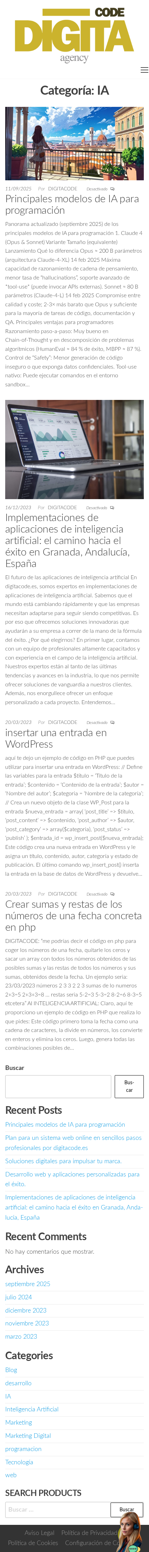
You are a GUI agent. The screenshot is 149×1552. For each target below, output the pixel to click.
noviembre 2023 (27, 1324)
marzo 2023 (21, 1337)
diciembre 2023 (25, 1311)
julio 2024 (18, 1297)
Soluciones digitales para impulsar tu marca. (63, 1161)
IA (8, 1397)
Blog (11, 1370)
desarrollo (18, 1383)
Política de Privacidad (89, 1533)
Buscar (14, 1068)
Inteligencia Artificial (32, 1410)
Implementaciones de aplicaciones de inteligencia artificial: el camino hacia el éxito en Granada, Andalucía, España (67, 541)
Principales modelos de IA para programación (65, 1125)
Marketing (18, 1423)
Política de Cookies (33, 1543)
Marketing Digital (28, 1436)
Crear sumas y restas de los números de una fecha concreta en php (73, 916)
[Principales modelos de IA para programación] (74, 143)
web (11, 1475)
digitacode (63, 189)
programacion (23, 1449)
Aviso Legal (39, 1533)
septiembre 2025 (27, 1284)
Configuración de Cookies (99, 1543)
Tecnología (19, 1462)
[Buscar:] (74, 1510)
